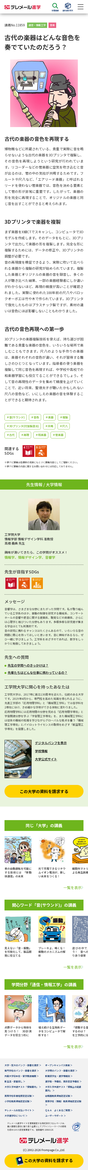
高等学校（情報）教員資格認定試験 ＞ (63, 1102)
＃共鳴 (49, 426)
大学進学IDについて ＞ (16, 1115)
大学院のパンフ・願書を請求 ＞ (61, 1070)
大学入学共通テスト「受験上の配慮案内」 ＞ (63, 1088)
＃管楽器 (58, 435)
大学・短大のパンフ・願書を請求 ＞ (23, 1065)
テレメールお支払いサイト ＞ (19, 1110)
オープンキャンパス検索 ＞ (58, 1065)
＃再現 (25, 435)
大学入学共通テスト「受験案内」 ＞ (23, 1086)
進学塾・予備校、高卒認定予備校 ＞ (63, 1081)
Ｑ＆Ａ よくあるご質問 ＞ (59, 1110)
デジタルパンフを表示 (51, 743)
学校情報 (41, 751)
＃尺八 (64, 426)
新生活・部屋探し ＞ (15, 1081)
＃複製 (64, 417)
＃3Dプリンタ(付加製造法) (23, 426)
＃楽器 (49, 417)
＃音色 (35, 417)
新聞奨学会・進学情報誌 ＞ (59, 1076)
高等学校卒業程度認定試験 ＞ (19, 1095)
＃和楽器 (40, 435)
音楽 (52, 25)
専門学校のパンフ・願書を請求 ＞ (22, 1070)
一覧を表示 (72, 887)
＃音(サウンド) (16, 417)
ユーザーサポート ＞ (55, 1115)
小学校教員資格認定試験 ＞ (18, 1101)
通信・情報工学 (37, 25)
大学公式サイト (46, 759)
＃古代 (11, 435)
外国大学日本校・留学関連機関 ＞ (22, 1076)
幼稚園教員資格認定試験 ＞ (59, 1095)
